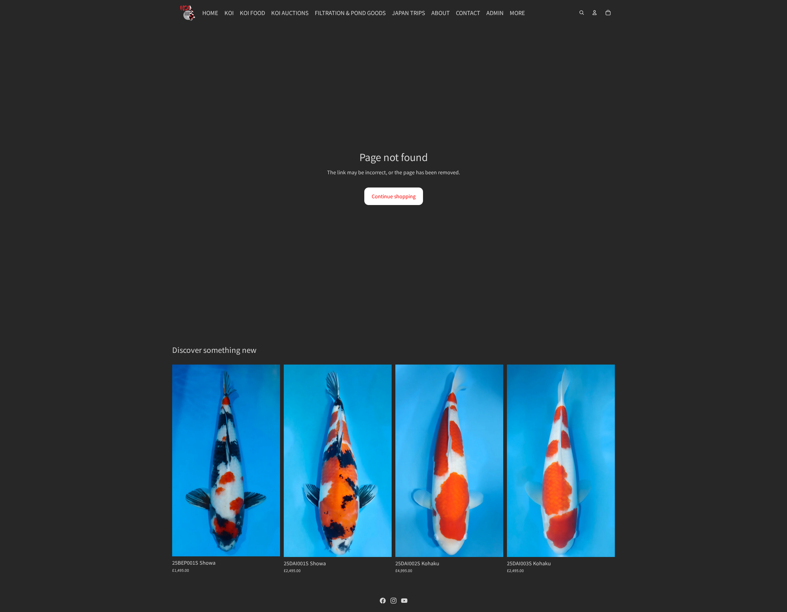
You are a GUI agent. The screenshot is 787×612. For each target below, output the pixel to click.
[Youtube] (404, 600)
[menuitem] (517, 12)
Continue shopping (394, 196)
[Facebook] (382, 600)
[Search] (581, 12)
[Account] (594, 12)
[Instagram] (393, 600)
